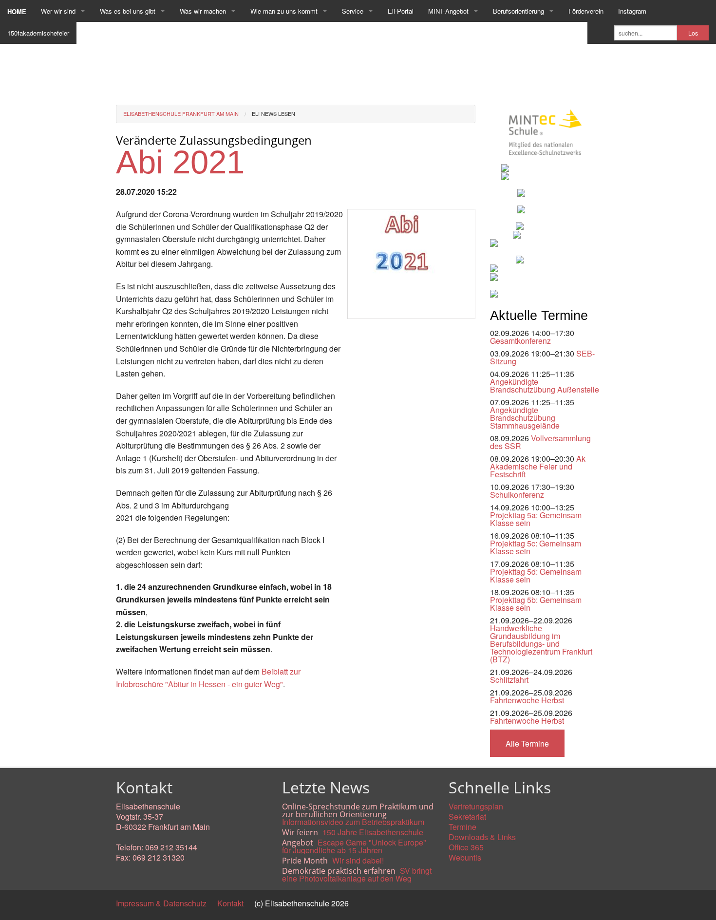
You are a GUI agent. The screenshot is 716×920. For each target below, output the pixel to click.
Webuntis (465, 857)
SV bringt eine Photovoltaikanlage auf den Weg (357, 874)
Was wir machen (203, 11)
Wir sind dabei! (358, 860)
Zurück (128, 706)
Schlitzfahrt (509, 679)
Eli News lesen (273, 113)
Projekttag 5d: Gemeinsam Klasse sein (536, 575)
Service (352, 11)
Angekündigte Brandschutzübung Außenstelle (544, 385)
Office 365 (466, 847)
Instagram (632, 11)
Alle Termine (527, 743)
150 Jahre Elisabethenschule (372, 832)
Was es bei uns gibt (127, 11)
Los (693, 33)
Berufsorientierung (518, 11)
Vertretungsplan (476, 806)
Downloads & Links (482, 837)
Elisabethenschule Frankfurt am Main (181, 113)
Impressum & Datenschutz (161, 903)
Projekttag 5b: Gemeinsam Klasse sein (536, 603)
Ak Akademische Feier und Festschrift (537, 466)
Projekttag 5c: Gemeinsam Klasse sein (535, 547)
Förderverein (585, 11)
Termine (462, 826)
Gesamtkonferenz (520, 340)
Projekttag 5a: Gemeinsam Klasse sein (536, 518)
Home (16, 11)
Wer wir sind (58, 11)
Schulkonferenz (517, 494)
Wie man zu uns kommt (284, 11)
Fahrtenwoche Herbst (527, 700)
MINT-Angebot (448, 11)
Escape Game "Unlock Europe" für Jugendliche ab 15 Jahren (354, 846)
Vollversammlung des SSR (540, 441)
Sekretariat (467, 816)
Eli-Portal (401, 11)
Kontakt (230, 903)
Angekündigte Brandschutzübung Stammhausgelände (525, 417)
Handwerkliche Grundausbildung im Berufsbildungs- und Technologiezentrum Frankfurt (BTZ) (541, 643)
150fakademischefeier (38, 33)
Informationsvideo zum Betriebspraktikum (353, 821)
